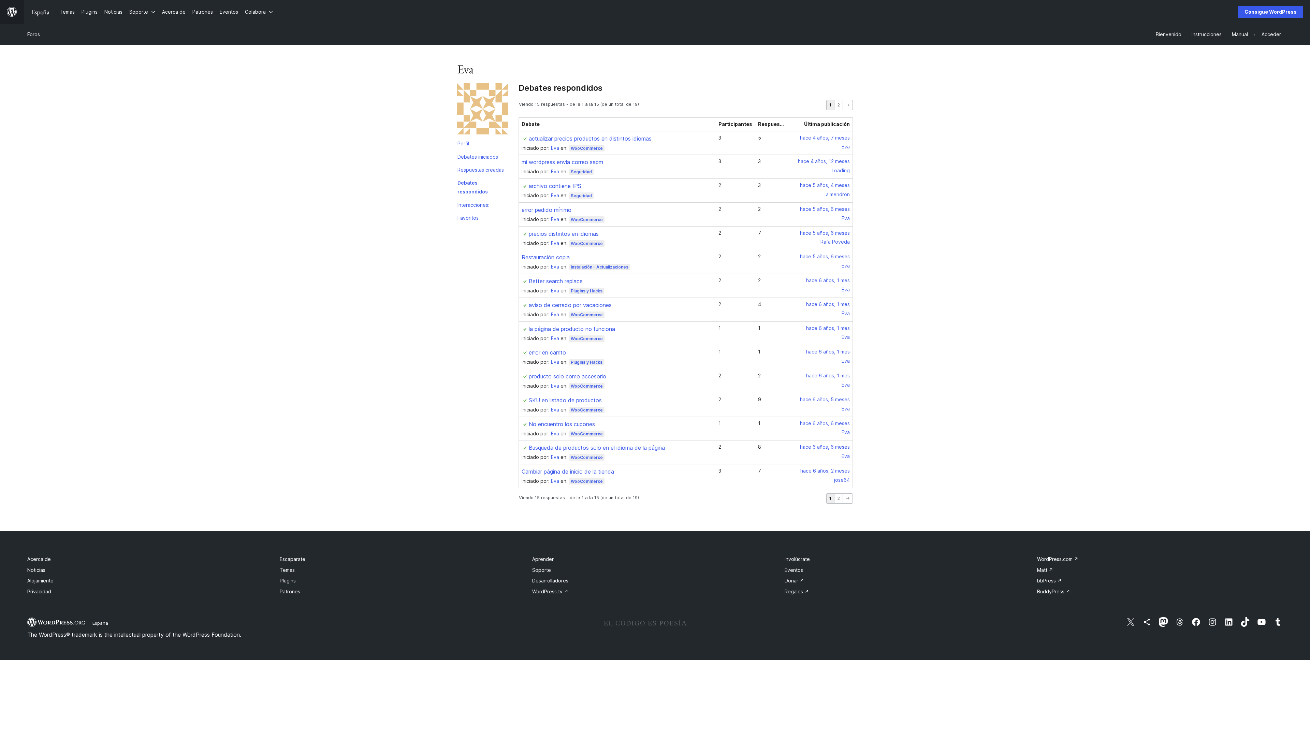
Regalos (797, 591)
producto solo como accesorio (567, 376)
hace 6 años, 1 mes (828, 280)
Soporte (541, 570)
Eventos (794, 570)
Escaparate (292, 559)
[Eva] (482, 110)
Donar (794, 580)
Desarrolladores (550, 580)
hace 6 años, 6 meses (825, 423)
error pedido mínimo (546, 209)
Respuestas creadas (480, 170)
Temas (287, 570)
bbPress (1049, 580)
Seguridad (581, 171)
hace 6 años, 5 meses (825, 399)
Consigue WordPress (1270, 12)
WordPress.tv (550, 591)
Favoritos (468, 218)
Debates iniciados (477, 157)
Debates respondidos (472, 187)
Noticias (36, 570)
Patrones (290, 591)
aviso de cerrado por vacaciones (570, 305)
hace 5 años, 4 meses (825, 185)
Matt (1045, 570)
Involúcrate (797, 559)
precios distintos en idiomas (564, 233)
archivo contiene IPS (555, 186)
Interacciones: (473, 205)
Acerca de (39, 559)
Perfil (463, 143)
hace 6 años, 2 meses (825, 471)
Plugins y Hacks (586, 290)
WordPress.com (1057, 559)
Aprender (543, 559)
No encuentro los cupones (562, 424)
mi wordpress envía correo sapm (562, 162)
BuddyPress (1053, 591)
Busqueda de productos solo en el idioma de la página (597, 447)
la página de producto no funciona (572, 329)
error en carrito (547, 352)
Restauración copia (546, 257)
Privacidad (39, 591)
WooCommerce (587, 148)
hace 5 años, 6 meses (825, 209)
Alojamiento (40, 580)
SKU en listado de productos (565, 400)
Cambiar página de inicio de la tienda (568, 471)
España (100, 623)
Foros (33, 34)
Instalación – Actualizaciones (599, 267)
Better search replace (556, 281)
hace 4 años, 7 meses (825, 138)
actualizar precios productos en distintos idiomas (590, 138)
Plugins (288, 580)
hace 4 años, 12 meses (824, 161)
